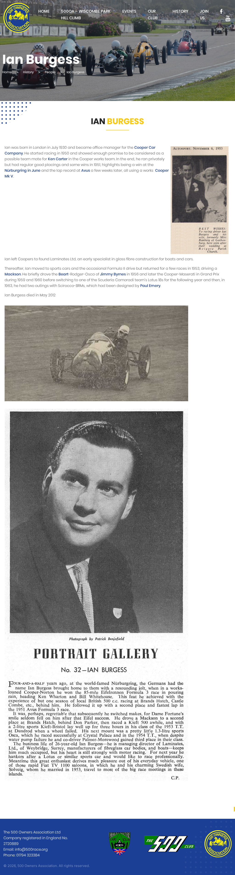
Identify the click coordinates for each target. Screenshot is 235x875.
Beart (63, 274)
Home (44, 11)
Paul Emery (150, 286)
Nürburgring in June (22, 170)
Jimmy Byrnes (113, 274)
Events (129, 11)
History (180, 11)
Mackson (13, 274)
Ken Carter (57, 159)
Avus (85, 170)
